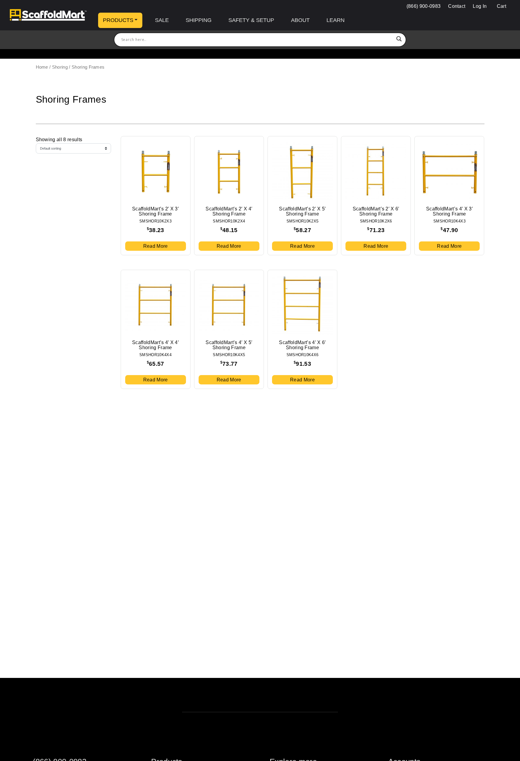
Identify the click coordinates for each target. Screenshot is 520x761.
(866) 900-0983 (424, 6)
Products (118, 20)
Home (42, 67)
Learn (336, 20)
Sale (162, 20)
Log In (480, 6)
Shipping (199, 20)
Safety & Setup (251, 20)
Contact (456, 6)
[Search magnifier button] (399, 40)
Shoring (60, 67)
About (300, 20)
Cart (500, 6)
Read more (155, 246)
